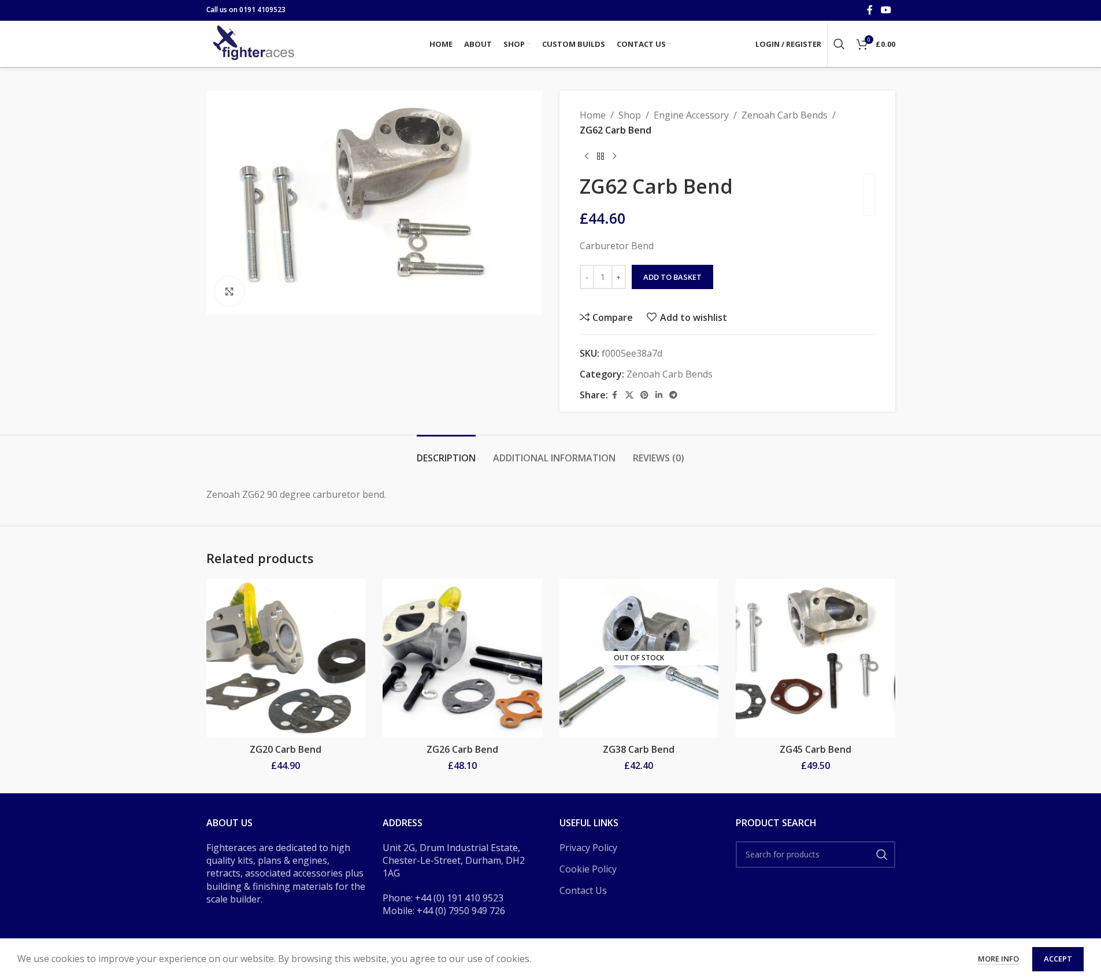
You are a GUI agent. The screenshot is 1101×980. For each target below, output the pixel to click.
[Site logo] (255, 42)
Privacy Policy (588, 847)
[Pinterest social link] (644, 395)
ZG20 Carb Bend (285, 749)
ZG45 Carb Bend (815, 749)
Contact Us (583, 890)
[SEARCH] (882, 854)
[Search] (839, 44)
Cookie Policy (588, 869)
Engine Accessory (691, 115)
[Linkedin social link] (659, 395)
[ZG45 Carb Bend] (815, 658)
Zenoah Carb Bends (785, 115)
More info (999, 958)
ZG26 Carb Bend (462, 749)
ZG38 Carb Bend (638, 749)
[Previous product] (587, 156)
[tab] (446, 452)
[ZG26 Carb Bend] (462, 658)
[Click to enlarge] (229, 291)
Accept (1058, 958)
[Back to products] (600, 156)
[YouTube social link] (886, 10)
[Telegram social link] (673, 395)
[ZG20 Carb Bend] (286, 658)
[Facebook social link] (870, 10)
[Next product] (614, 156)
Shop (629, 115)
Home (593, 115)
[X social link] (629, 395)
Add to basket (672, 277)
